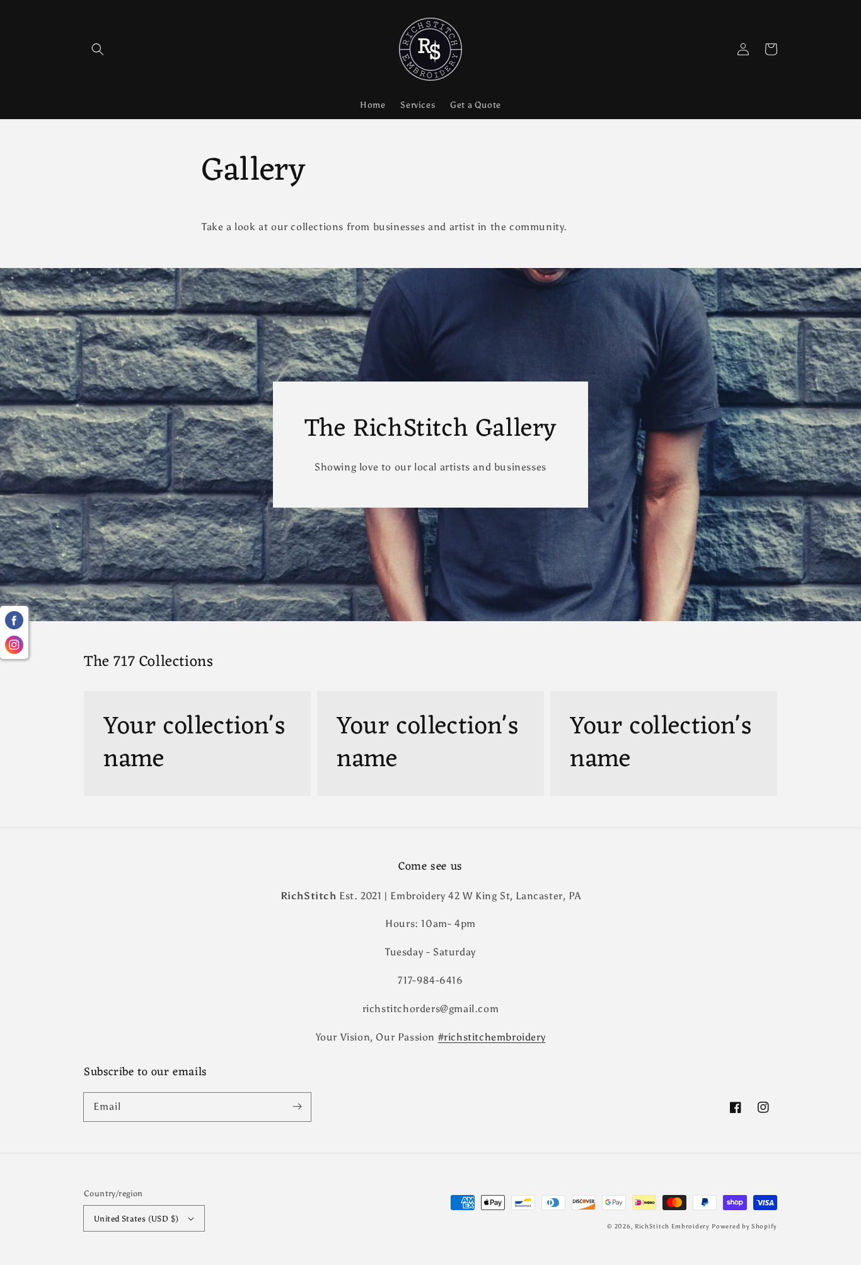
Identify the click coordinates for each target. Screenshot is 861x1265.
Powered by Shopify (744, 1226)
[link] (197, 743)
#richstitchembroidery (492, 1037)
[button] (98, 49)
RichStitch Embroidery (672, 1226)
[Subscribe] (297, 1107)
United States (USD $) (136, 1218)
